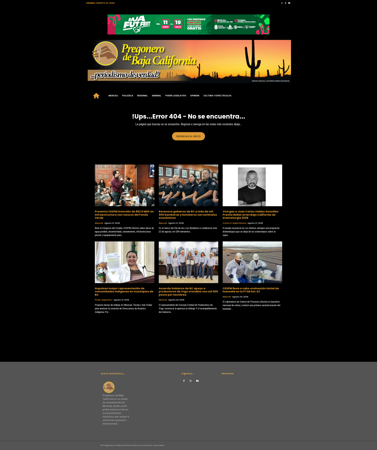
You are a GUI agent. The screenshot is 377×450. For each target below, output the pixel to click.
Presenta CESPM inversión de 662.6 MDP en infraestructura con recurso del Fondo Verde (124, 215)
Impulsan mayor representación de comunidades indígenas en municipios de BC (124, 291)
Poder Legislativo (104, 300)
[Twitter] (285, 3)
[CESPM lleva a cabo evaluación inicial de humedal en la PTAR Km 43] (252, 262)
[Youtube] (289, 3)
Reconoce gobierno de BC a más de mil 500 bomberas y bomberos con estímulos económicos (188, 215)
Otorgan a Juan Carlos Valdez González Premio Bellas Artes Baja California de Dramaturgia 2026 (250, 215)
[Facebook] (282, 3)
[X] (190, 381)
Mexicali (99, 223)
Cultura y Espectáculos (234, 223)
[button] (287, 95)
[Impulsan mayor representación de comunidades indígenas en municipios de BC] (124, 262)
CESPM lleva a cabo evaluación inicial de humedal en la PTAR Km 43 (251, 289)
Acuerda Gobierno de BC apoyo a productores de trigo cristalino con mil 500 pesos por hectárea (188, 291)
